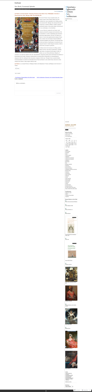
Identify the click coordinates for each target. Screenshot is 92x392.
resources (67, 182)
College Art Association (69, 195)
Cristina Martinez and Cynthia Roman (70, 305)
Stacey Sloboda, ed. (69, 209)
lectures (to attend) (68, 168)
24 (69, 144)
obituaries (67, 175)
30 (67, 145)
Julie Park (67, 239)
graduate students (68, 164)
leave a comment (17, 73)
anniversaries (67, 151)
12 (72, 142)
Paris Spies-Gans (68, 324)
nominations (67, 173)
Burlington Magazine (69, 378)
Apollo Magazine (69, 373)
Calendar (67, 196)
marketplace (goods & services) (71, 169)
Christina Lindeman (68, 348)
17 (69, 143)
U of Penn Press (60, 11)
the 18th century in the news (70, 187)
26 (72, 144)
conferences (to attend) (69, 159)
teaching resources (68, 186)
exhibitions (67, 160)
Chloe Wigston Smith (69, 205)
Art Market (67, 152)
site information (68, 184)
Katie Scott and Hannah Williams (71, 201)
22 (66, 144)
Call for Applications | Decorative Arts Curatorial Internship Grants (49, 77)
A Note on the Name (69, 133)
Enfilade (18, 2)
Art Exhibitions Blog (69, 375)
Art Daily (67, 374)
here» (71, 18)
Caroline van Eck (68, 264)
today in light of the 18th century (71, 188)
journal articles (68, 166)
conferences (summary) (69, 157)
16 (67, 143)
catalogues (67, 156)
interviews (67, 165)
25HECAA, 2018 (68, 192)
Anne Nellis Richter (68, 260)
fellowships (67, 161)
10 (69, 142)
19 (72, 143)
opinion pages (68, 179)
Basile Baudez (68, 213)
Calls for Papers (68, 155)
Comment (58, 93)
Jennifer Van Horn (68, 301)
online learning (68, 178)
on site (66, 177)
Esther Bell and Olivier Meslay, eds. (70, 283)
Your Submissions (68, 136)
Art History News (69, 376)
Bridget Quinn (67, 328)
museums (67, 171)
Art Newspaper (68, 377)
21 (75, 143)
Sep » (69, 146)
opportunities (67, 180)
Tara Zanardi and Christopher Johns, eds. (70, 235)
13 (74, 142)
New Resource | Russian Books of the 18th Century (25, 77)
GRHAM (67, 379)
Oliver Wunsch (68, 368)
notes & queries (68, 174)
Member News (68, 170)
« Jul (66, 146)
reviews (66, 183)
